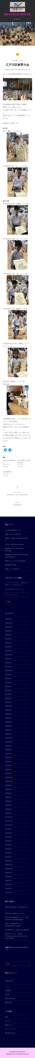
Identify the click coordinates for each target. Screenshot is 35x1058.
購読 (9, 602)
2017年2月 (8, 853)
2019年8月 (8, 750)
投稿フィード (9, 1025)
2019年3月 (8, 769)
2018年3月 (8, 805)
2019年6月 (8, 757)
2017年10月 (8, 825)
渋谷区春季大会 (7, 472)
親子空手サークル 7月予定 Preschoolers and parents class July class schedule (16, 936)
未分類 (21, 60)
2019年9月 (8, 746)
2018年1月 (8, 813)
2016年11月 (8, 864)
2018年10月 (8, 781)
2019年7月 (8, 754)
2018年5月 (8, 797)
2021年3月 (8, 694)
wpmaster (13, 69)
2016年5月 (8, 884)
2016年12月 (8, 861)
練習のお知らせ (10, 998)
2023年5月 (8, 643)
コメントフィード (10, 1029)
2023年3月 (8, 651)
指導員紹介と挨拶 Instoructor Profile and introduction (16, 556)
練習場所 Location (10, 565)
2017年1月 (8, 857)
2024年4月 (8, 631)
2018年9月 (8, 785)
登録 (6, 1017)
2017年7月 (8, 837)
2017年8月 (8, 833)
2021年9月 (8, 674)
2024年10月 (8, 627)
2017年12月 (8, 817)
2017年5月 (8, 845)
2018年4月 (8, 801)
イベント (7, 986)
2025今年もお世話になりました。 (15, 913)
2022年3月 (8, 662)
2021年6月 (8, 682)
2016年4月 (8, 888)
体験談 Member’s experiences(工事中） (16, 539)
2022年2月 (8, 666)
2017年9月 (8, 829)
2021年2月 (8, 698)
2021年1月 (8, 702)
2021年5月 (8, 686)
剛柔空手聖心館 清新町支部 (17, 14)
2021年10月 (8, 670)
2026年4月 (8, 619)
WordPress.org (10, 1033)
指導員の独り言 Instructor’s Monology (14, 549)
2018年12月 (8, 777)
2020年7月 (8, 718)
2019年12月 (8, 738)
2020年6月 (8, 722)
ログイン (7, 1021)
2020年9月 (8, 710)
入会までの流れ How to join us (14, 544)
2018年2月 (8, 809)
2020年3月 (8, 730)
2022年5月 (8, 658)
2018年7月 (8, 793)
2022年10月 (8, 654)
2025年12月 (8, 623)
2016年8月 (8, 876)
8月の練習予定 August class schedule (17, 930)
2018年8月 (8, 789)
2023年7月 (8, 635)
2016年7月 (8, 880)
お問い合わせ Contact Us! (13, 534)
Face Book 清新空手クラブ (13, 530)
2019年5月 (8, 761)
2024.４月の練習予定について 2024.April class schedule (14, 925)
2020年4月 (8, 726)
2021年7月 (8, 678)
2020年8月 (8, 714)
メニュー (18, 19)
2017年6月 (8, 841)
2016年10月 (8, 868)
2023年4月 (8, 647)
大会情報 (15, 60)
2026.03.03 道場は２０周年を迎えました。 (16, 908)
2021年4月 (8, 690)
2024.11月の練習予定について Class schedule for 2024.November (16, 918)
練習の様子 (8, 1002)
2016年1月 (8, 892)
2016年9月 (8, 872)
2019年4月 (8, 765)
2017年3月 (8, 849)
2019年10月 (8, 742)
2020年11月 (8, 706)
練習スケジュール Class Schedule (15, 561)
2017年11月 (8, 821)
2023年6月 (8, 639)
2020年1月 (8, 734)
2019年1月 (8, 773)
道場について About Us (12, 569)
